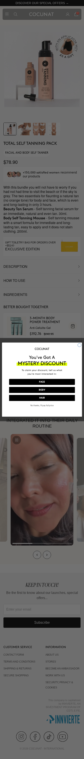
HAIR (42, 398)
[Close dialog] (79, 345)
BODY (42, 390)
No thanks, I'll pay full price (42, 405)
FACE (42, 382)
